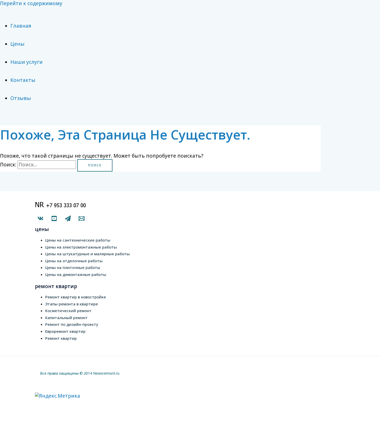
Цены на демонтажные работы (75, 274)
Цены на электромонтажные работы (81, 247)
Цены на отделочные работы (74, 260)
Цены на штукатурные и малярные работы (87, 253)
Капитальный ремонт (66, 317)
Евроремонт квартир (65, 331)
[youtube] (54, 220)
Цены (17, 44)
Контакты (22, 80)
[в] (40, 220)
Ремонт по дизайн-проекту (71, 324)
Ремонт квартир (61, 338)
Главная (20, 25)
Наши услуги (26, 62)
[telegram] (67, 220)
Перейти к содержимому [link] (31, 3)
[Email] (81, 220)
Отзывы (20, 98)
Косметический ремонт (68, 310)
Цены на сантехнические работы (77, 240)
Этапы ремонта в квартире (71, 303)
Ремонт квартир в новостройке (75, 296)
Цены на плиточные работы (72, 267)
